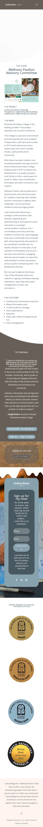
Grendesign (25, 823)
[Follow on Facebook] (17, 580)
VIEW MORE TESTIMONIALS (21, 429)
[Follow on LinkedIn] (21, 580)
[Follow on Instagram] (26, 580)
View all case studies (21, 437)
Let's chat (21, 456)
